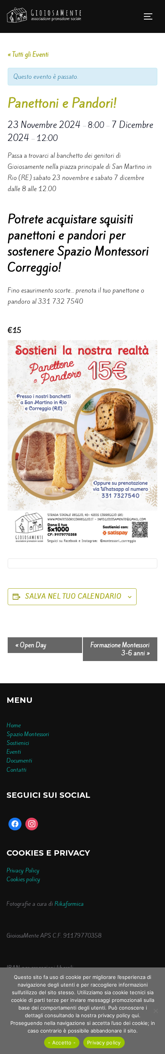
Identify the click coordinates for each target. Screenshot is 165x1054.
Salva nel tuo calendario (73, 596)
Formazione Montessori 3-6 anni (120, 649)
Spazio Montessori (28, 734)
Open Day (30, 645)
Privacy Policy (23, 870)
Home (14, 725)
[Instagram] (31, 824)
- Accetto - (62, 1042)
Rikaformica (69, 904)
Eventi (14, 752)
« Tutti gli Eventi (28, 55)
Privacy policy (104, 1042)
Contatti (16, 770)
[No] (155, 1011)
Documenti (19, 760)
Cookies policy (23, 879)
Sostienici (18, 743)
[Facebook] (15, 824)
